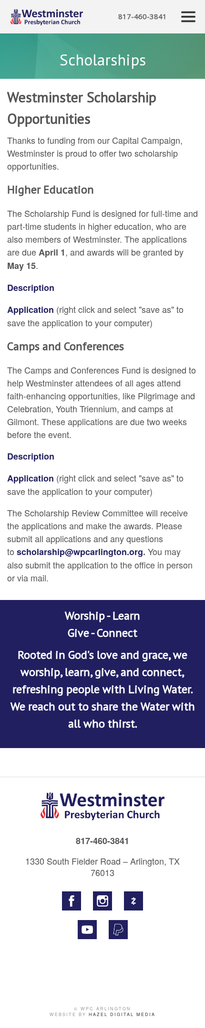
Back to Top (188, 1011)
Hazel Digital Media (122, 1014)
